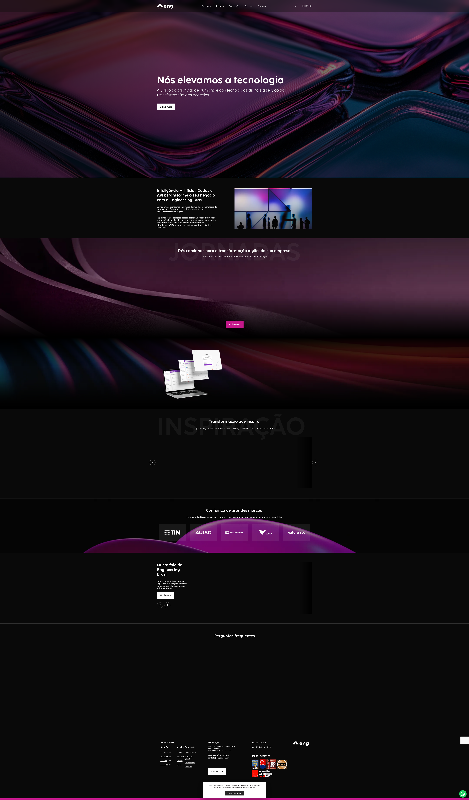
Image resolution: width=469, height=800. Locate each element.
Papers (179, 761)
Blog (179, 765)
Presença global (188, 758)
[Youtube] (269, 747)
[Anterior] (160, 605)
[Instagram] (260, 747)
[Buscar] (296, 6)
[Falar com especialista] (463, 794)
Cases (179, 752)
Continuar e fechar (234, 793)
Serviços (163, 761)
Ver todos (165, 595)
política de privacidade (247, 787)
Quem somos (190, 752)
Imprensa (180, 757)
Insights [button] (220, 6)
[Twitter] (264, 747)
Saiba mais (166, 111)
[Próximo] (167, 605)
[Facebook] (256, 747)
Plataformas (165, 756)
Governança (190, 763)
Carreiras (249, 6)
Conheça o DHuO (262, 401)
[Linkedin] (253, 747)
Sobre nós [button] (234, 6)
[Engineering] (165, 6)
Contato (262, 6)
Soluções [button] (206, 6)
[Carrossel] (152, 462)
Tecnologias (165, 765)
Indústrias (164, 752)
